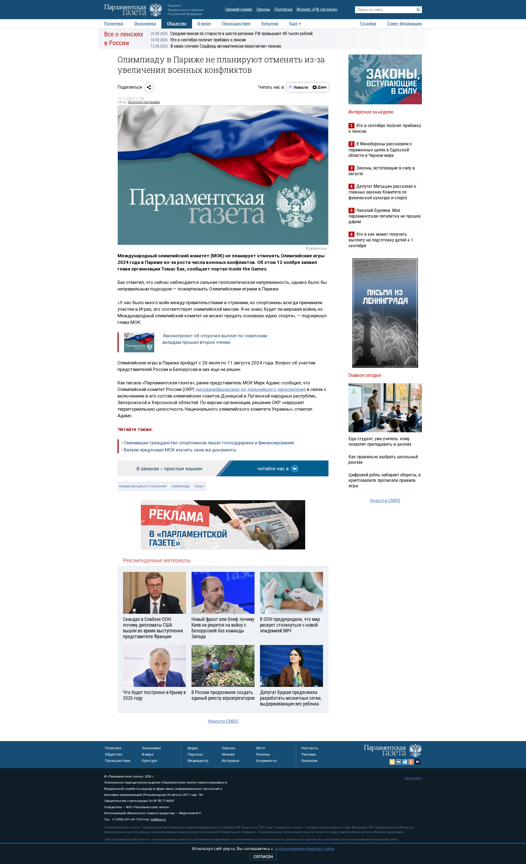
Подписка (283, 9)
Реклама (309, 754)
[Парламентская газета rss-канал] (392, 762)
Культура (269, 23)
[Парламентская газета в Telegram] (405, 762)
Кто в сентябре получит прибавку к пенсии (198, 39)
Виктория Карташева (144, 102)
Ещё (293, 23)
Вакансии (309, 761)
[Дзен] (319, 87)
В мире (204, 23)
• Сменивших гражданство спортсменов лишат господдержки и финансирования (207, 442)
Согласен (263, 857)
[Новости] (298, 87)
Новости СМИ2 (223, 721)
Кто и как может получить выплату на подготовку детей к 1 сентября (380, 239)
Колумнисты (266, 761)
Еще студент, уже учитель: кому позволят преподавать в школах (379, 441)
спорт (199, 486)
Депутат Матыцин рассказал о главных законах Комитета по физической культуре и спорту (382, 191)
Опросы (228, 748)
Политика (113, 23)
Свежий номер (238, 9)
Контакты (310, 748)
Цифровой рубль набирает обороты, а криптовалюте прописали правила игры (384, 480)
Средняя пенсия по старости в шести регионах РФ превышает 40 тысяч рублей (232, 33)
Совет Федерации (404, 23)
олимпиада (180, 486)
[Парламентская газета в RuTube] (417, 762)
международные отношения (143, 486)
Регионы (263, 754)
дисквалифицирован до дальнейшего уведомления (251, 389)
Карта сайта (413, 778)
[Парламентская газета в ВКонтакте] (398, 762)
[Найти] (418, 9)
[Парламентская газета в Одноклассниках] (411, 762)
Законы (263, 9)
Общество (177, 23)
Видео (193, 748)
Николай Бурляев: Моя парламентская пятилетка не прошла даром (384, 216)
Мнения (228, 754)
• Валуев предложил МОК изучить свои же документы (178, 450)
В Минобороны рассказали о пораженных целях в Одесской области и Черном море (380, 149)
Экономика (145, 23)
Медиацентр (198, 761)
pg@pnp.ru (158, 819)
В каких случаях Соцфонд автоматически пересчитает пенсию (216, 46)
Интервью (230, 761)
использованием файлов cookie (304, 848)
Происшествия (236, 23)
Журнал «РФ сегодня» (317, 9)
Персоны (195, 754)
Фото (260, 748)
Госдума (368, 23)
